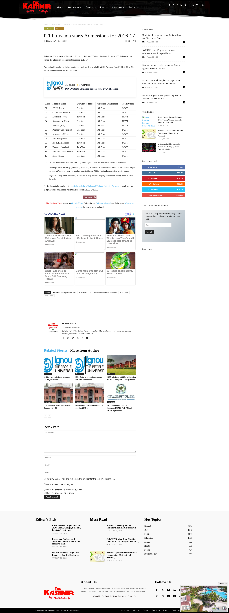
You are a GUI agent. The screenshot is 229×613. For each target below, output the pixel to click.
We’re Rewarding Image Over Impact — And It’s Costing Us (65, 553)
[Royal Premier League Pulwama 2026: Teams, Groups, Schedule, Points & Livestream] (149, 121)
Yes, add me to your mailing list (59, 484)
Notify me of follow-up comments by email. (64, 490)
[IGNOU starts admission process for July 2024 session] (58, 365)
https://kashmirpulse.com (71, 327)
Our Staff (105, 596)
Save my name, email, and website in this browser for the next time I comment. (81, 479)
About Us (97, 596)
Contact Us (132, 596)
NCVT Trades (124, 293)
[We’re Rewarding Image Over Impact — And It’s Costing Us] (43, 556)
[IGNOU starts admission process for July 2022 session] (89, 365)
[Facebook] (169, 5)
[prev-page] (45, 416)
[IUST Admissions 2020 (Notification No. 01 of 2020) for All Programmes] (121, 365)
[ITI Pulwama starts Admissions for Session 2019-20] (89, 393)
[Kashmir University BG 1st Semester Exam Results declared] (97, 529)
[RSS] (78, 338)
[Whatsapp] (193, 5)
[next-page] (49, 416)
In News (113, 596)
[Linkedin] (177, 5)
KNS (143, 42)
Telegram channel (103, 203)
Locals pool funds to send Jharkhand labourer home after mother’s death (66, 541)
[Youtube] (197, 5)
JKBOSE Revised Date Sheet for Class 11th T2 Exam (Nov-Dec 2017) (123, 540)
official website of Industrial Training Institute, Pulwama (95, 186)
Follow (180, 173)
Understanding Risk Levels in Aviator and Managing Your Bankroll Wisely (169, 146)
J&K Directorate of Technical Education (103, 293)
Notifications (55, 25)
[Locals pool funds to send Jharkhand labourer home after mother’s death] (43, 543)
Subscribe (179, 195)
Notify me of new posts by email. (60, 493)
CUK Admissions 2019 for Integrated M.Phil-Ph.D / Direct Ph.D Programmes (119, 408)
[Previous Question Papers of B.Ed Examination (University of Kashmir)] (149, 134)
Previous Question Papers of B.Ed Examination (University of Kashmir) (170, 133)
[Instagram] (185, 5)
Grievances (122, 596)
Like (181, 167)
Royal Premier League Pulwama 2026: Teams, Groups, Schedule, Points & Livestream (170, 120)
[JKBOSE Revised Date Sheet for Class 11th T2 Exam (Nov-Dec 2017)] (97, 543)
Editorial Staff (51, 41)
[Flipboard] (181, 5)
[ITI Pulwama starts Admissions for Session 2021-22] (58, 393)
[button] (203, 4)
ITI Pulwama (83, 293)
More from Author (84, 350)
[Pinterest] (189, 5)
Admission (66, 25)
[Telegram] (168, 596)
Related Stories (56, 350)
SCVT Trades (49, 296)
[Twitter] (173, 5)
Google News (77, 203)
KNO (144, 72)
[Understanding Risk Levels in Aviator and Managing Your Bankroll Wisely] (149, 147)
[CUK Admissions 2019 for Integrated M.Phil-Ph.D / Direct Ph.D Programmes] (121, 393)
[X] (83, 338)
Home (46, 25)
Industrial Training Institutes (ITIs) (64, 293)
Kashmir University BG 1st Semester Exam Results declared (121, 526)
